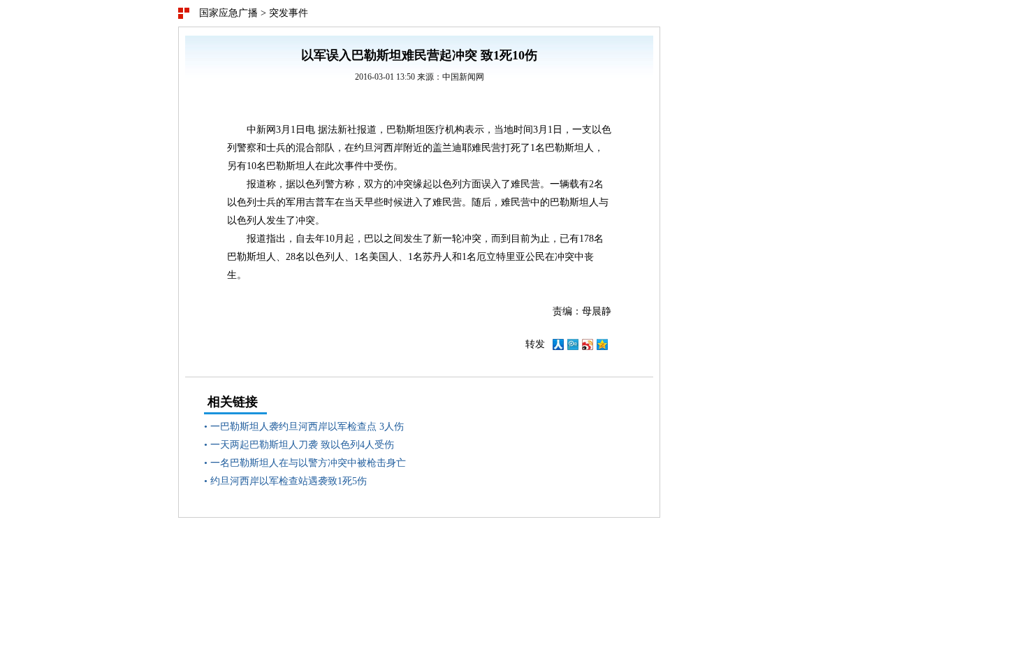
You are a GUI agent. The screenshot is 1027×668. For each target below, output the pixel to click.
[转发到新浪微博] (587, 347)
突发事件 (288, 13)
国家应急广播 (228, 13)
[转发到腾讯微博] (572, 347)
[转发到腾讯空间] (602, 347)
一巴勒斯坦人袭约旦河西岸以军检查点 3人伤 (307, 426)
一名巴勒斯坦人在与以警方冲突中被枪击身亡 (308, 463)
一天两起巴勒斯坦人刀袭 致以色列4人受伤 (302, 445)
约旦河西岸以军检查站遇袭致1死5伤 (288, 481)
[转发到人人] (558, 347)
